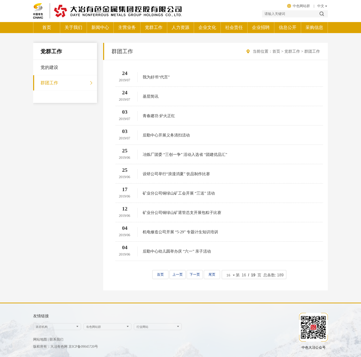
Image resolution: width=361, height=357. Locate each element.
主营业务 (127, 27)
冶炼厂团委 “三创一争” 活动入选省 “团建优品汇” (185, 154)
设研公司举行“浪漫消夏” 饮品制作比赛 (176, 174)
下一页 (195, 274)
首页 (46, 27)
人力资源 (180, 27)
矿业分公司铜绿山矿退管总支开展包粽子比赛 (182, 212)
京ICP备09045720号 (83, 346)
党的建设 (49, 67)
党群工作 (154, 27)
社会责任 (234, 27)
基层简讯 (150, 96)
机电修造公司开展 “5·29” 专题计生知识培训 (180, 232)
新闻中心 (100, 27)
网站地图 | (41, 339)
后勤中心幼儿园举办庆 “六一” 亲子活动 (177, 251)
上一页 (177, 274)
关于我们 (73, 27)
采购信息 (314, 27)
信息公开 (287, 27)
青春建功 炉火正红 (159, 116)
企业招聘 (261, 27)
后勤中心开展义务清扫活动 (166, 135)
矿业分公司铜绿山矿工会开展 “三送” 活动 (179, 193)
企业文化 (207, 27)
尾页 (212, 274)
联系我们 (56, 339)
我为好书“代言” (156, 77)
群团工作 (49, 82)
